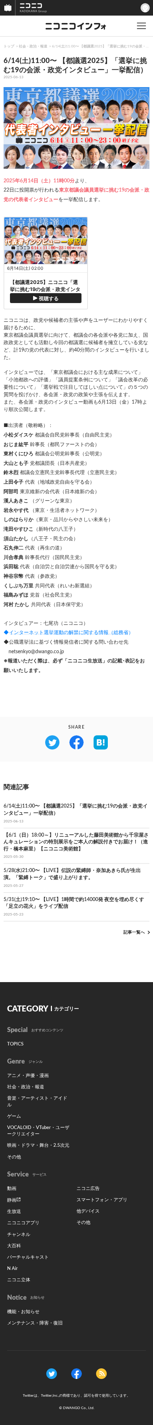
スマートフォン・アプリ (101, 1200)
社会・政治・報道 (33, 46)
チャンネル (18, 1234)
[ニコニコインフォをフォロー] (51, 1373)
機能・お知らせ (23, 1312)
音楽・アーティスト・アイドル (37, 1101)
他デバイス (88, 1211)
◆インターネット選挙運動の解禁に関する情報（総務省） (68, 632)
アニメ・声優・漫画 (28, 1075)
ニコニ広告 (88, 1188)
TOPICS (15, 1044)
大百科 (14, 1246)
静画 (11, 1200)
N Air (12, 1268)
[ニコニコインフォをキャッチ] (101, 1373)
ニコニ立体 (18, 1280)
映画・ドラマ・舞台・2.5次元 (38, 1145)
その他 (14, 1157)
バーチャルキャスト (28, 1257)
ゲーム (14, 1116)
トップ (9, 46)
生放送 (14, 1211)
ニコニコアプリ (23, 1223)
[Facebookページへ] (76, 1373)
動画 (11, 1188)
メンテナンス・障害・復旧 (35, 1323)
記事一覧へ (134, 932)
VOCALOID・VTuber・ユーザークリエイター (38, 1130)
